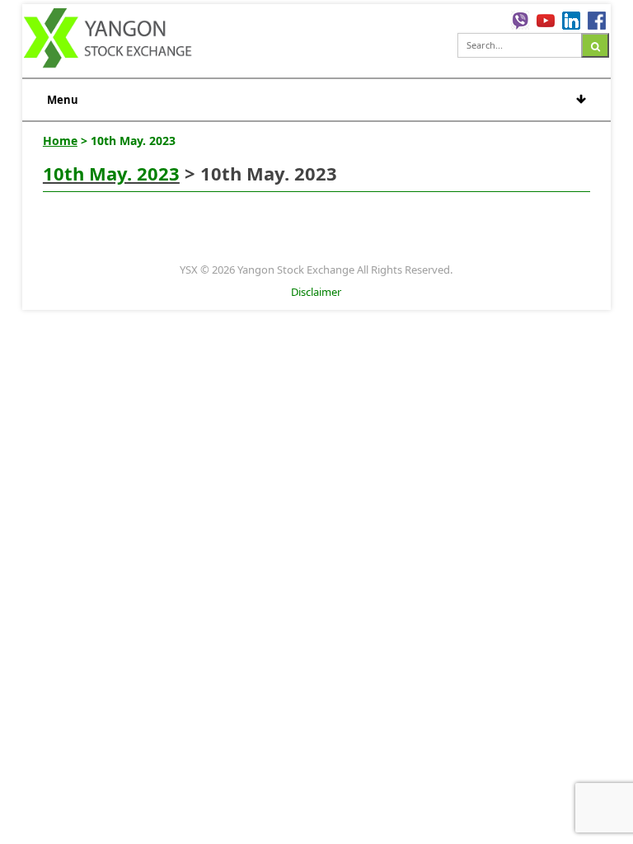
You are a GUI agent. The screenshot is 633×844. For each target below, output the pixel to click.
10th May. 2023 (111, 173)
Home (60, 140)
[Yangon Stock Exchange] (108, 40)
